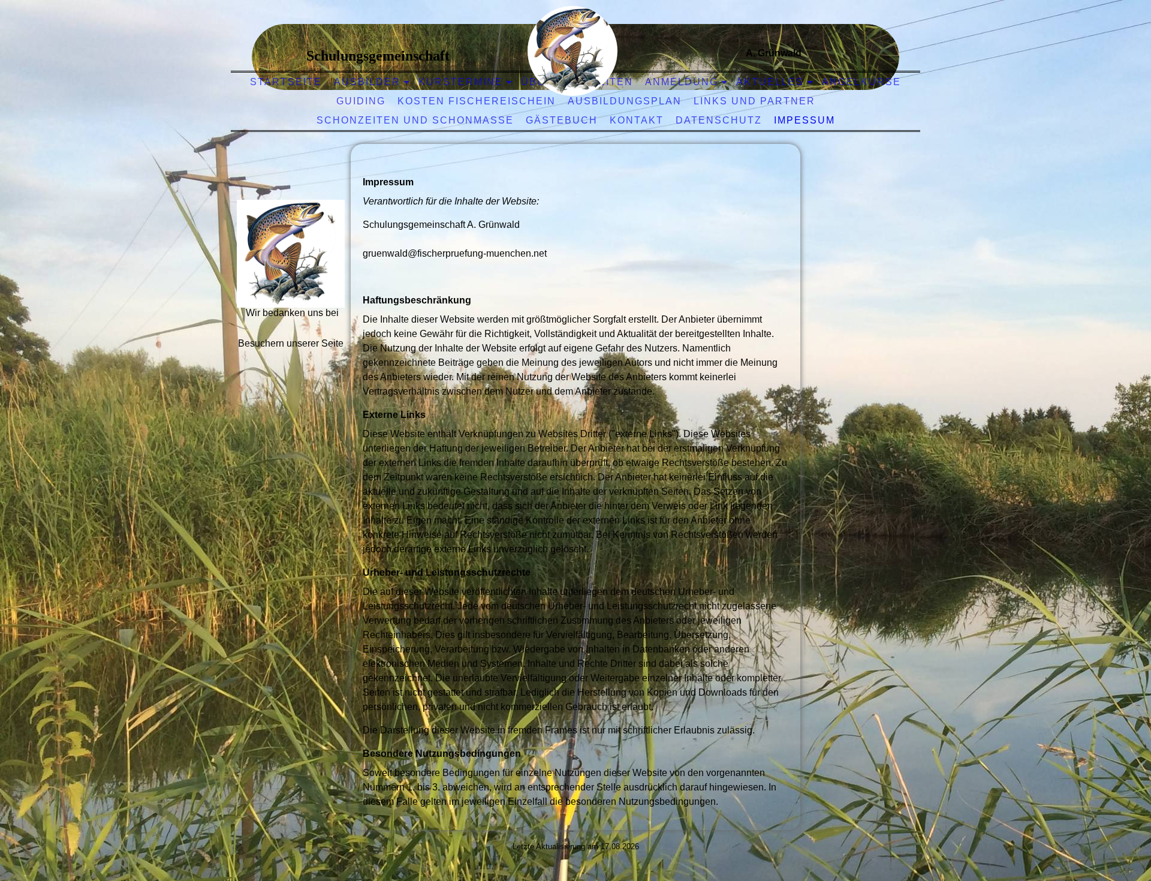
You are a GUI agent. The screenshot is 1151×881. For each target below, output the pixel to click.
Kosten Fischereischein (476, 101)
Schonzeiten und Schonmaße (415, 120)
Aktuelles (770, 82)
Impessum (804, 120)
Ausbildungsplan (625, 101)
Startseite (286, 82)
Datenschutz (719, 120)
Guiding (360, 101)
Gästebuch (562, 120)
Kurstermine (460, 82)
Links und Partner (754, 101)
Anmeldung (681, 82)
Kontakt (637, 120)
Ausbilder (367, 82)
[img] (572, 51)
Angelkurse (861, 82)
